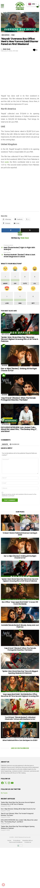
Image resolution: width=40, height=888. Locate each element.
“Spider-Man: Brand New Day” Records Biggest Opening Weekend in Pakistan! (20, 672)
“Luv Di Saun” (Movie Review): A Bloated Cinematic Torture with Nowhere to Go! (20, 718)
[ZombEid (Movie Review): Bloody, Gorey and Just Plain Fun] (20, 615)
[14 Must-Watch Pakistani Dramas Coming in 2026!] (20, 523)
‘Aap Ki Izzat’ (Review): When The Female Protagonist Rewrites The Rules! (18, 399)
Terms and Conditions (15, 842)
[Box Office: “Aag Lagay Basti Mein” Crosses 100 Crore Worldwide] (20, 592)
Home (9, 840)
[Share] (10, 230)
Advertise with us (27, 840)
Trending (4, 314)
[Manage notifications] (3, 884)
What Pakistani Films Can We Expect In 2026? (20, 740)
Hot (4, 375)
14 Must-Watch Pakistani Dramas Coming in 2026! (20, 534)
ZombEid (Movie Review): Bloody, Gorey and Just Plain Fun (20, 626)
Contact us (27, 842)
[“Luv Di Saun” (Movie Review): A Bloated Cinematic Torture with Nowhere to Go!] (20, 707)
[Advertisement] (20, 73)
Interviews (5, 424)
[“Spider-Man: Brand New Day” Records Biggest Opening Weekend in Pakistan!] (20, 661)
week (7, 162)
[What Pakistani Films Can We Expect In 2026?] (20, 730)
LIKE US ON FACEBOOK (20, 748)
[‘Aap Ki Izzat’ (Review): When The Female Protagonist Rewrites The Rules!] (20, 385)
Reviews (4, 365)
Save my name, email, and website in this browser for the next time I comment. (19, 495)
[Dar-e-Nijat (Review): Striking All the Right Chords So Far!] (20, 355)
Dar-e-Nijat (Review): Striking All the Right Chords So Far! (19, 369)
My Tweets (4, 793)
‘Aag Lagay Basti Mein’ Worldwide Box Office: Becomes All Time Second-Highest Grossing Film (20, 695)
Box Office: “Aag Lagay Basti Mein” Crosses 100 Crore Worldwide (20, 603)
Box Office (5, 334)
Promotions (16, 840)
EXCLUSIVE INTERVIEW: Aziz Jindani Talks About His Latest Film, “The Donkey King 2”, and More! (19, 429)
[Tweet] (30, 230)
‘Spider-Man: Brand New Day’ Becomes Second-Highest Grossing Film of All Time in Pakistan (19, 339)
